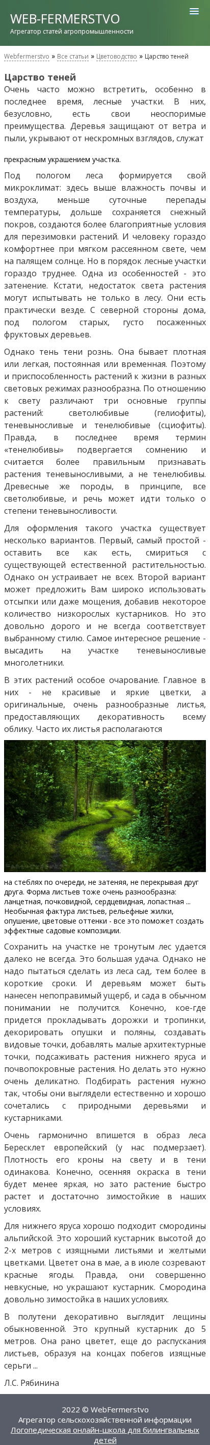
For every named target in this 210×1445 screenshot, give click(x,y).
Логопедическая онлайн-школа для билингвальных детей (105, 1435)
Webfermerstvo (26, 56)
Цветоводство (116, 56)
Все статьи (73, 56)
